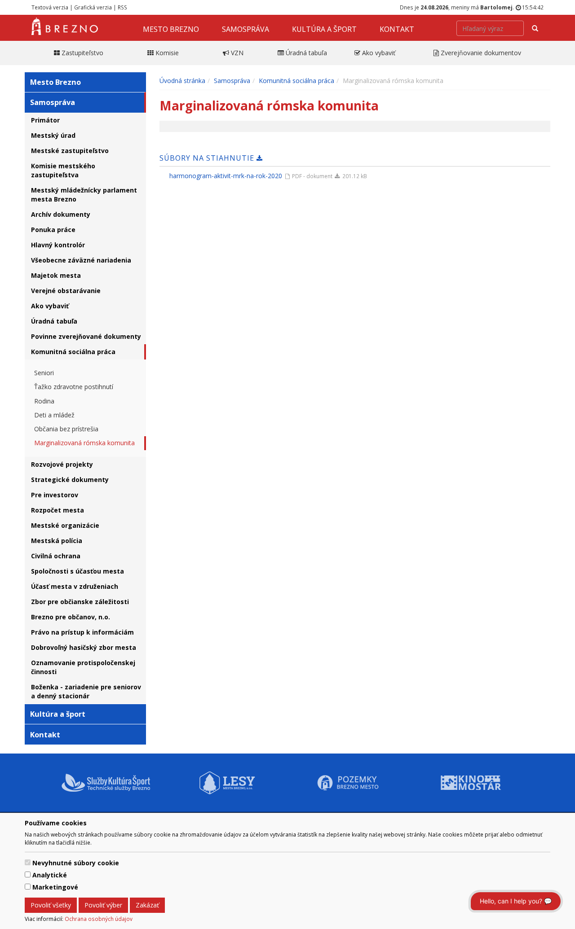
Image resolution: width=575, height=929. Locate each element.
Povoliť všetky (51, 905)
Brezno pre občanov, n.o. (70, 617)
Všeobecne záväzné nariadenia (81, 260)
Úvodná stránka (182, 80)
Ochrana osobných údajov (99, 918)
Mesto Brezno (171, 29)
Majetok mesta (56, 275)
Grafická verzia (93, 7)
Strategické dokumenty (70, 479)
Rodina (44, 401)
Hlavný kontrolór (58, 245)
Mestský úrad (53, 135)
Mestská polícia (56, 540)
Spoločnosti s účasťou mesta (77, 571)
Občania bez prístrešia (66, 429)
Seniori (44, 372)
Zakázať (147, 905)
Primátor (45, 120)
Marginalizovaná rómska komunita (84, 442)
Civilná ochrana (55, 556)
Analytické (49, 875)
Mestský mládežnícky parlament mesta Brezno (84, 194)
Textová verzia (49, 7)
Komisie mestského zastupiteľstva (63, 170)
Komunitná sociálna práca (73, 351)
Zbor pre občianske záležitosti (80, 601)
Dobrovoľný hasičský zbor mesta (83, 647)
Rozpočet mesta (57, 510)
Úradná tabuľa (54, 321)
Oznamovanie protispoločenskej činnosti (83, 667)
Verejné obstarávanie (66, 290)
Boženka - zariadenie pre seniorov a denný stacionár (86, 691)
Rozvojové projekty (62, 464)
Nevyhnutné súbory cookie (75, 863)
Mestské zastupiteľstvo (70, 150)
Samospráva (245, 29)
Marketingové (55, 887)
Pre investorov (54, 495)
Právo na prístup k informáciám (82, 632)
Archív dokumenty (60, 214)
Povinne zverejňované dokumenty (86, 336)
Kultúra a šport (324, 29)
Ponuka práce (53, 229)
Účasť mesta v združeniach (74, 586)
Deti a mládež (54, 415)
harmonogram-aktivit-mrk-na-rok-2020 (225, 175)
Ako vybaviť (50, 306)
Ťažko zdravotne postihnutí (73, 386)
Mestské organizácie (65, 525)
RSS (122, 7)
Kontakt (397, 29)
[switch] (28, 862)
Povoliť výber (103, 905)
